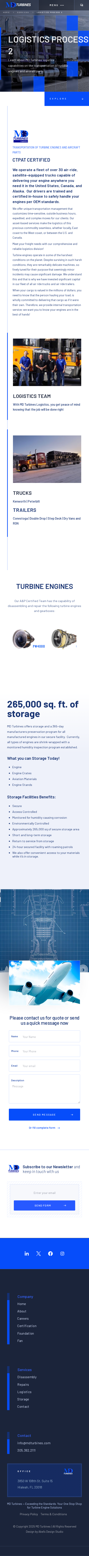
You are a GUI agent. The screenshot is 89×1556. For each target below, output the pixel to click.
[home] (19, 5)
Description (17, 1080)
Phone (14, 1051)
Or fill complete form (42, 1127)
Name (14, 1036)
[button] (56, 5)
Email (14, 1065)
